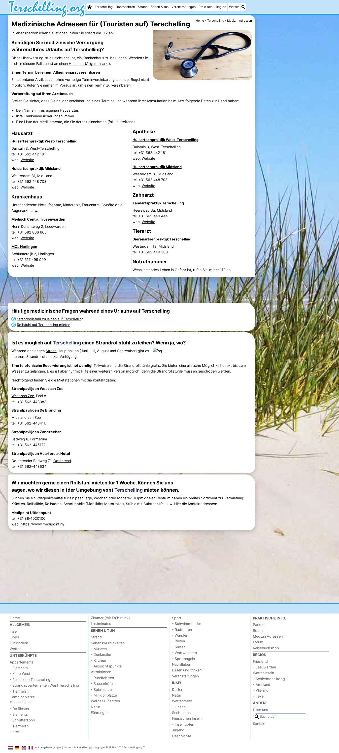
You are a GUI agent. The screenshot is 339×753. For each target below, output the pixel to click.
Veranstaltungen (183, 7)
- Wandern (180, 635)
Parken (258, 624)
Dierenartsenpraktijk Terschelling (162, 239)
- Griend (179, 707)
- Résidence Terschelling (30, 679)
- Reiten (178, 641)
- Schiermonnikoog (269, 679)
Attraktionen (101, 672)
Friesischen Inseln (187, 718)
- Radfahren (182, 629)
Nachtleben (181, 664)
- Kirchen (98, 660)
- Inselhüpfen (183, 724)
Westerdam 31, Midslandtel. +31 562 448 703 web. (31, 181)
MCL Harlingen (24, 246)
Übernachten (125, 7)
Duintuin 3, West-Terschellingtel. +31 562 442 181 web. (35, 154)
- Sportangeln (183, 659)
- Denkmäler (101, 654)
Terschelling (104, 7)
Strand (143, 7)
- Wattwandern (184, 653)
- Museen (99, 649)
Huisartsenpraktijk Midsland (36, 168)
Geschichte (181, 736)
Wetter (234, 7)
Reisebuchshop (266, 648)
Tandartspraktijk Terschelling (158, 203)
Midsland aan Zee (26, 417)
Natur (95, 707)
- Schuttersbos (22, 720)
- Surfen (178, 647)
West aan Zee (22, 396)
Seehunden (181, 712)
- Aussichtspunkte (106, 666)
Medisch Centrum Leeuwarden (38, 219)
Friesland (260, 661)
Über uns (260, 709)
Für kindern (19, 643)
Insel (13, 631)
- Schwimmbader (186, 623)
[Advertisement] (293, 129)
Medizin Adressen (268, 636)
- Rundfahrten (102, 678)
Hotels (15, 732)
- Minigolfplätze (104, 695)
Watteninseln (263, 673)
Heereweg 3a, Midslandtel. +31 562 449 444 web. (152, 216)
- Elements (19, 668)
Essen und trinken (187, 670)
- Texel (258, 696)
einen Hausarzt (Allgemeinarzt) (84, 63)
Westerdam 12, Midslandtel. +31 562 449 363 (153, 249)
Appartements (22, 662)
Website (27, 160)
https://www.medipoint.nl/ (42, 524)
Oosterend (62, 461)
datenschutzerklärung (78, 747)
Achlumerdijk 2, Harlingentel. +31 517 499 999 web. (32, 259)
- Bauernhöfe (102, 683)
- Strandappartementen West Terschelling (44, 685)
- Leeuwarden (264, 667)
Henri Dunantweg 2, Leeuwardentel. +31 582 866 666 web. (38, 232)
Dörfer (177, 689)
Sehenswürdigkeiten (108, 643)
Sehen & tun (160, 7)
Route (258, 630)
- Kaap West (20, 673)
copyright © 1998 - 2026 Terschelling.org (118, 747)
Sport (176, 618)
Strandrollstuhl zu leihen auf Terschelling (50, 319)
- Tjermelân (19, 691)
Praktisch (206, 7)
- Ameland (261, 684)
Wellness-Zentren (105, 701)
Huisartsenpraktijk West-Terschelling (44, 141)
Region (221, 7)
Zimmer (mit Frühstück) (110, 618)
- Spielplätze (101, 689)
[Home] (89, 7)
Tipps (14, 637)
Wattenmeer (182, 701)
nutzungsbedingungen (48, 747)
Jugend (178, 730)
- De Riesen (19, 708)
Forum (258, 642)
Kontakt (259, 723)
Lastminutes (101, 623)
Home (15, 618)
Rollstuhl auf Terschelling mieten (43, 325)
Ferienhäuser (20, 703)
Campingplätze (22, 697)
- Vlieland (261, 690)
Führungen (99, 712)
